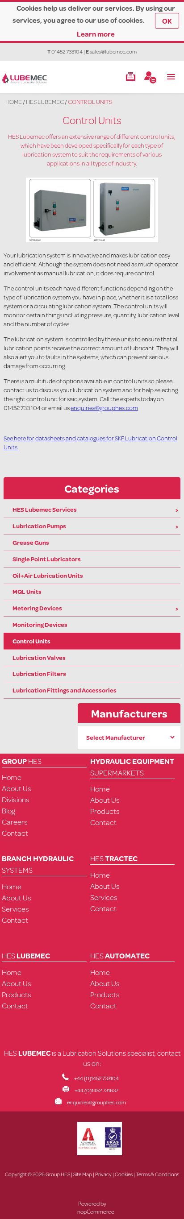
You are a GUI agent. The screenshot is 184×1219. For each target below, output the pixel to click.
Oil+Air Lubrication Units (48, 575)
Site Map (82, 1174)
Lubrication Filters (39, 673)
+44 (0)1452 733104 (96, 1078)
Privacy (103, 1174)
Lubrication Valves (39, 657)
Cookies (124, 1174)
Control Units (31, 641)
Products (105, 811)
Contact (15, 832)
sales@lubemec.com (113, 51)
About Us (16, 788)
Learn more (96, 34)
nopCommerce (95, 1211)
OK (167, 21)
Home (13, 101)
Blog (8, 810)
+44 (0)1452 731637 (96, 1090)
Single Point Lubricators (47, 559)
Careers (15, 821)
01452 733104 (67, 51)
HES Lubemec (45, 101)
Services (15, 908)
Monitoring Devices (40, 624)
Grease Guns (31, 542)
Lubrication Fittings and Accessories (65, 690)
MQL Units (27, 591)
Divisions (15, 799)
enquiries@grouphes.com (104, 407)
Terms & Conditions (157, 1174)
